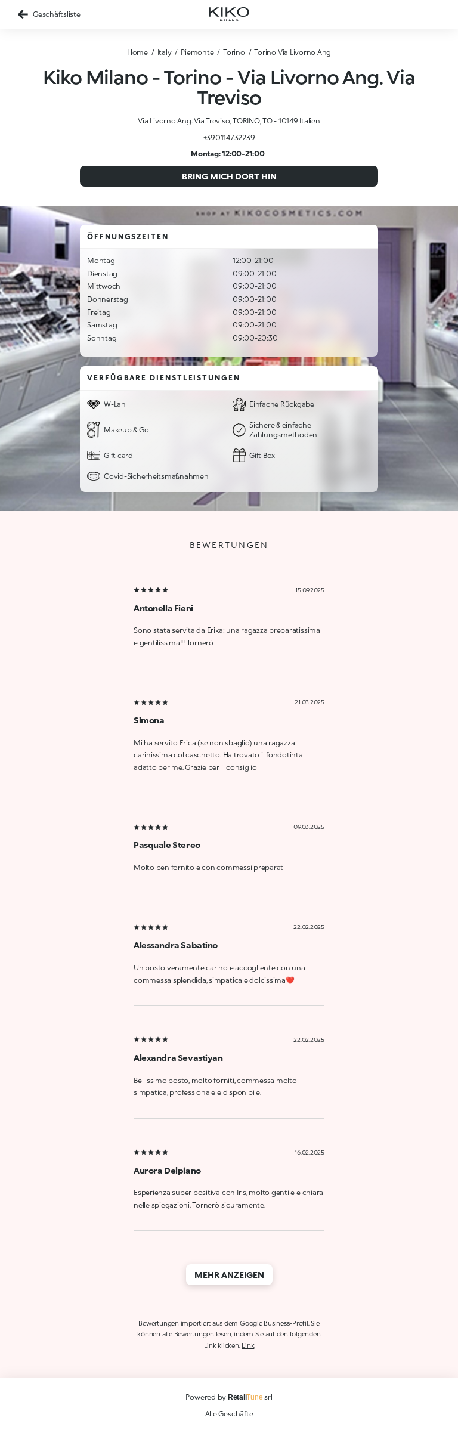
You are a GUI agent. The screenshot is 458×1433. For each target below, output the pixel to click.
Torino (234, 52)
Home (137, 52)
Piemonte (197, 52)
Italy (164, 52)
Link (248, 1345)
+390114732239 (229, 137)
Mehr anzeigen (229, 1275)
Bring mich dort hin (229, 176)
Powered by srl (228, 1396)
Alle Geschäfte (229, 1413)
